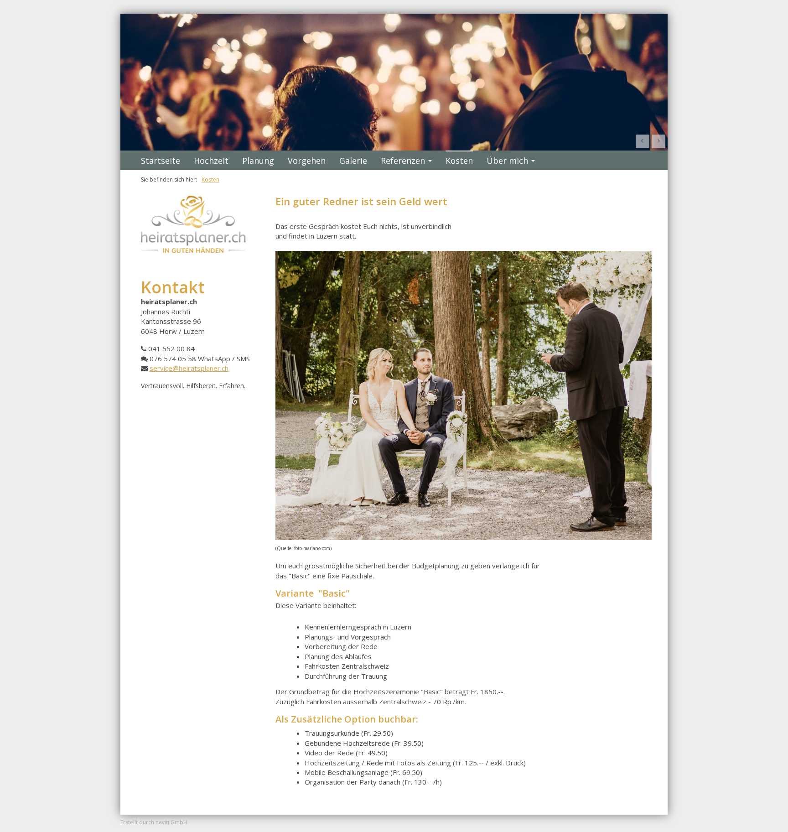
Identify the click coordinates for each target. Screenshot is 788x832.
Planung (258, 160)
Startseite (160, 160)
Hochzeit (211, 160)
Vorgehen (307, 160)
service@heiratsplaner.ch (189, 368)
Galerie (353, 160)
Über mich (507, 160)
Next (658, 141)
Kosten (459, 160)
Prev (642, 141)
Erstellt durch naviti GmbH (153, 822)
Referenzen (403, 160)
